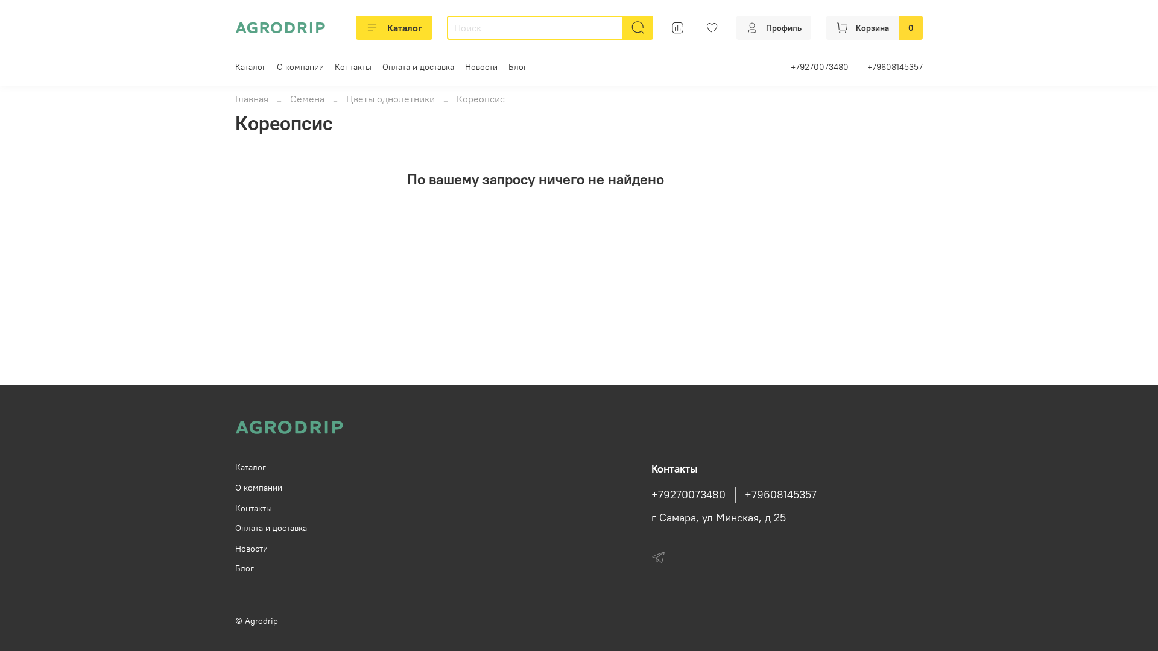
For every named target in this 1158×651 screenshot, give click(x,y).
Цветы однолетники (390, 99)
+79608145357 (895, 66)
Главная (251, 99)
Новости (481, 66)
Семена (307, 99)
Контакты (353, 66)
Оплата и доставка (418, 66)
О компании (300, 66)
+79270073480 (820, 66)
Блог (517, 66)
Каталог (404, 28)
